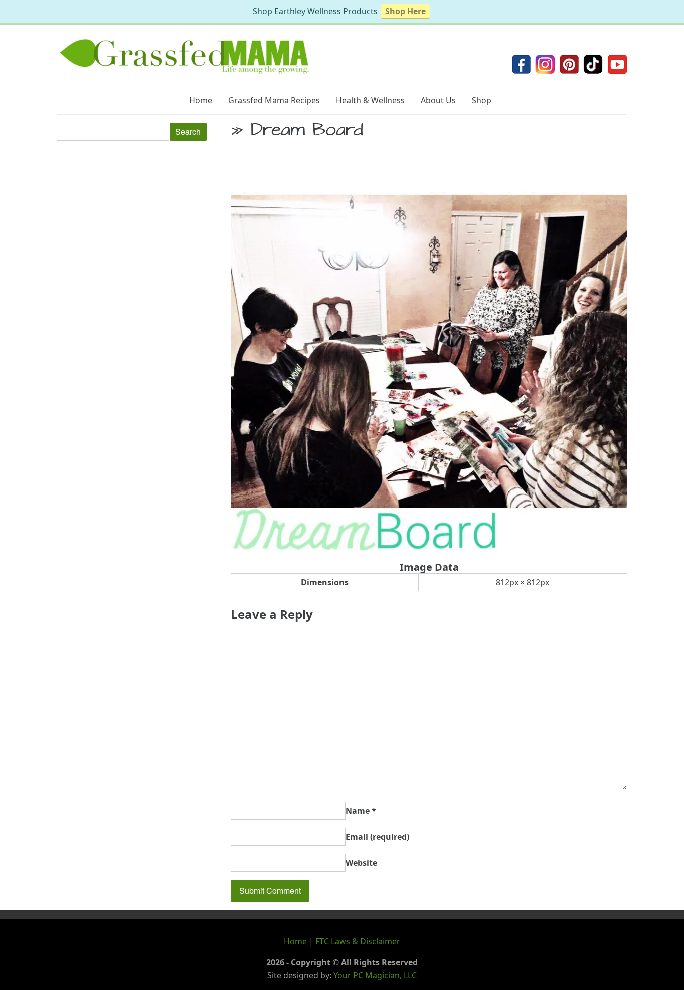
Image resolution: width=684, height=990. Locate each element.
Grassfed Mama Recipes (274, 100)
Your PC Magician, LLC (375, 975)
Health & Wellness (370, 100)
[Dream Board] (429, 546)
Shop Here (405, 11)
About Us (438, 100)
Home (200, 100)
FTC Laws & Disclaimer (357, 941)
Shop (481, 100)
